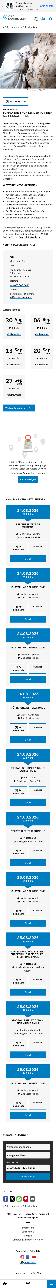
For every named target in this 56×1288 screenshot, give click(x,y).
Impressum (28, 1228)
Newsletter (30, 1262)
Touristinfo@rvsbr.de (29, 237)
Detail (28, 558)
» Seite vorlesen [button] (11, 27)
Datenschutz (28, 1232)
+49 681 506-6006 (19, 285)
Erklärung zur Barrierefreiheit (28, 1240)
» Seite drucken (29, 27)
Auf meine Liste (17, 101)
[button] (42, 19)
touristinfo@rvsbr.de (16, 204)
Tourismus (18, 1214)
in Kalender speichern (21, 297)
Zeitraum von (12, 1162)
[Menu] (51, 1284)
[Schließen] (2, 6)
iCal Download (14, 334)
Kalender (37, 546)
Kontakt (28, 1236)
